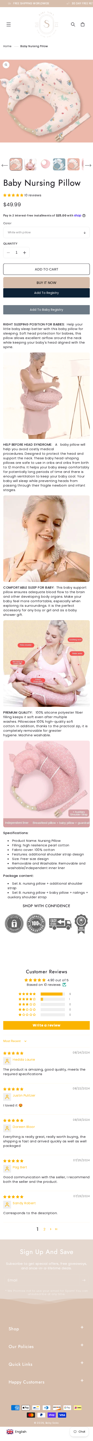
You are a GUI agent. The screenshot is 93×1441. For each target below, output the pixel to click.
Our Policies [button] (21, 1346)
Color (7, 223)
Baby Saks (52, 1423)
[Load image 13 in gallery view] (59, 164)
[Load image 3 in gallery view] (45, 164)
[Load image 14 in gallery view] (73, 164)
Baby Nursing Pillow (34, 46)
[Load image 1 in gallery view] (16, 164)
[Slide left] (5, 165)
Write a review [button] (46, 1025)
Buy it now (46, 282)
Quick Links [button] (20, 1364)
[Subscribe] (83, 1280)
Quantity (10, 244)
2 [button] (44, 1229)
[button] (8, 24)
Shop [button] (14, 1329)
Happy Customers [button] (27, 1382)
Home (7, 46)
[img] (13, 1053)
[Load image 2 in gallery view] (30, 164)
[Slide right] (88, 165)
